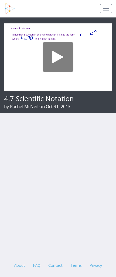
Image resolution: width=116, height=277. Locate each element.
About (19, 265)
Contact (55, 265)
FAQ (36, 265)
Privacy (96, 265)
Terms (76, 265)
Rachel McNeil (24, 106)
